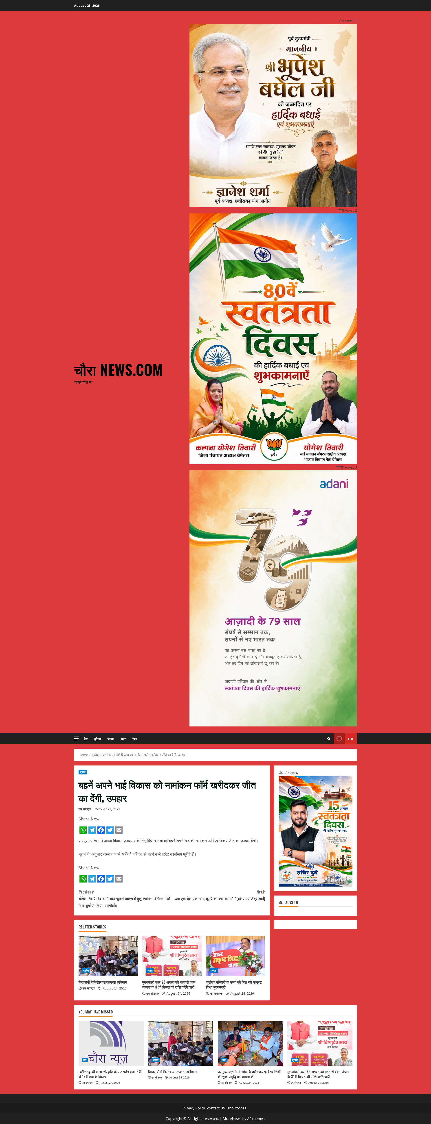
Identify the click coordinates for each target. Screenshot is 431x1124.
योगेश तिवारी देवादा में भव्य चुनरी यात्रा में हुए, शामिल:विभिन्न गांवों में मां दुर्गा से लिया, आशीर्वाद (124, 898)
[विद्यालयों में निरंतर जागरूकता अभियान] (108, 956)
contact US (216, 1108)
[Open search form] (328, 738)
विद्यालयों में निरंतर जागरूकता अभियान (103, 982)
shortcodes (236, 1108)
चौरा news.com (118, 369)
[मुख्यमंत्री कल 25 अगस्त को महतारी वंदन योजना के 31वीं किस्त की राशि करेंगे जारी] (172, 956)
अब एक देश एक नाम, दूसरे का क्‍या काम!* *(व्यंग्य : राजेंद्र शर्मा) (220, 895)
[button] (76, 738)
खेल (134, 738)
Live (351, 738)
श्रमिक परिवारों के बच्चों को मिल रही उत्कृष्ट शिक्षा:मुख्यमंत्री (234, 984)
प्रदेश (111, 738)
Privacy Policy (194, 1108)
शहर (123, 738)
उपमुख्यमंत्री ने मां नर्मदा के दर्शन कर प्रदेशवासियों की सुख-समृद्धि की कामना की (249, 1074)
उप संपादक (85, 809)
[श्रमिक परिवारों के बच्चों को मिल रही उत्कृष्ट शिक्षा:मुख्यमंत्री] (235, 956)
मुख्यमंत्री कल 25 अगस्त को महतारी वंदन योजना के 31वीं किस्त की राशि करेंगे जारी (168, 984)
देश (86, 738)
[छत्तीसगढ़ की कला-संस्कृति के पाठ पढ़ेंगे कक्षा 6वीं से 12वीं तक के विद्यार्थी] (111, 1043)
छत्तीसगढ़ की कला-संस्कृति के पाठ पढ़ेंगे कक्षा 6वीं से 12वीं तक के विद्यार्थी (110, 1074)
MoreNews (232, 1118)
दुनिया (97, 738)
